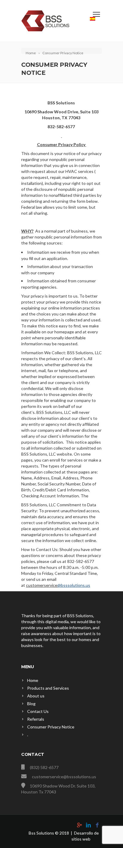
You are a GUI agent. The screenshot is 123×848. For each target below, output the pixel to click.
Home (32, 680)
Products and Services (48, 688)
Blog (31, 703)
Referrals (35, 719)
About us (35, 695)
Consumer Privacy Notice (50, 726)
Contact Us (38, 711)
